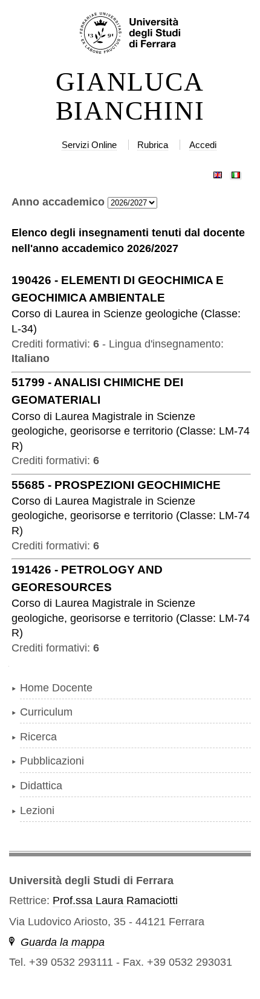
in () (130, 431)
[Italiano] (236, 172)
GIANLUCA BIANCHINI (130, 97)
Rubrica (152, 145)
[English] (217, 172)
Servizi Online (89, 145)
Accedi (202, 145)
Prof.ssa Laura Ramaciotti (115, 900)
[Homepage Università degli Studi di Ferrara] (129, 34)
